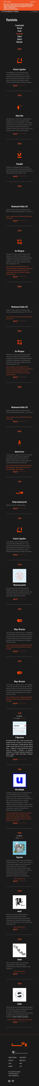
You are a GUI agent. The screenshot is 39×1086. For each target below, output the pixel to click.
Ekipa (21, 1063)
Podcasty (11, 1060)
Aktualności (23, 1057)
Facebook (14, 1017)
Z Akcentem (23, 718)
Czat (21, 1066)
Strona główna (12, 1057)
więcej (15, 85)
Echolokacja (17, 837)
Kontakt (10, 1066)
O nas (9, 1063)
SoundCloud (25, 1017)
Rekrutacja (22, 1060)
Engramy (22, 837)
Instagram (19, 1017)
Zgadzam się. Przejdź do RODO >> (11, 9)
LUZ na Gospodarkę (17, 718)
